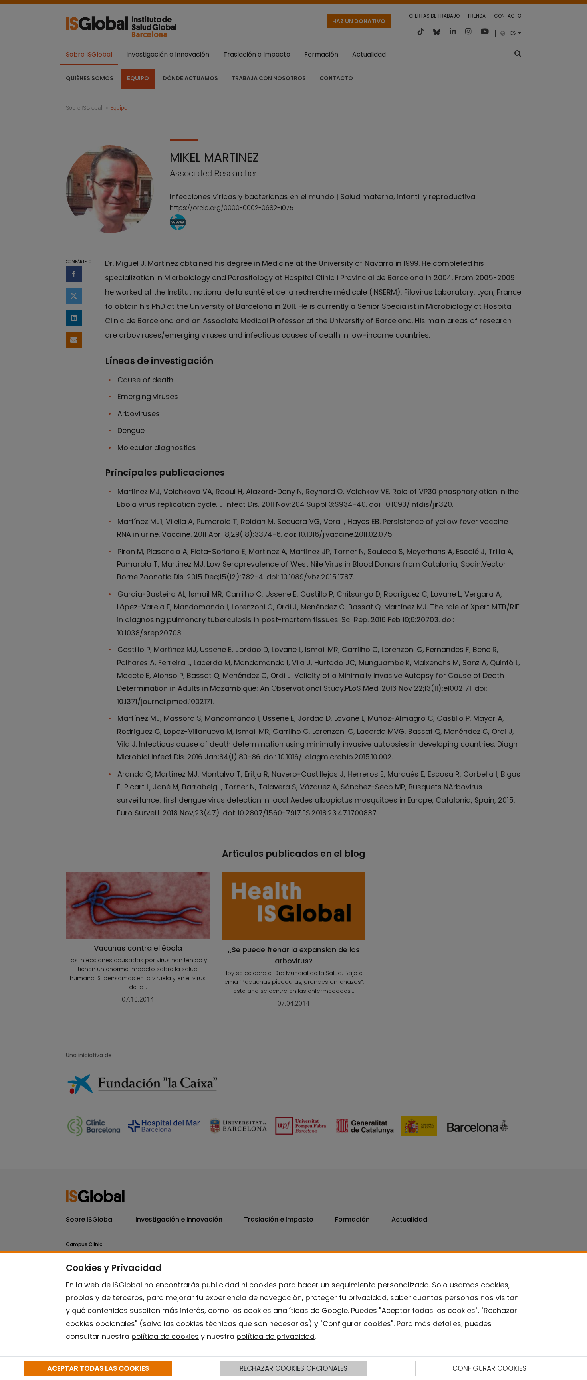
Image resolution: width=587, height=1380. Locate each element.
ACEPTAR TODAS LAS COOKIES (98, 1368)
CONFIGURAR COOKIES (489, 1368)
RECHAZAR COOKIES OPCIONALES (293, 1368)
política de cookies (165, 1336)
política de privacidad (275, 1336)
